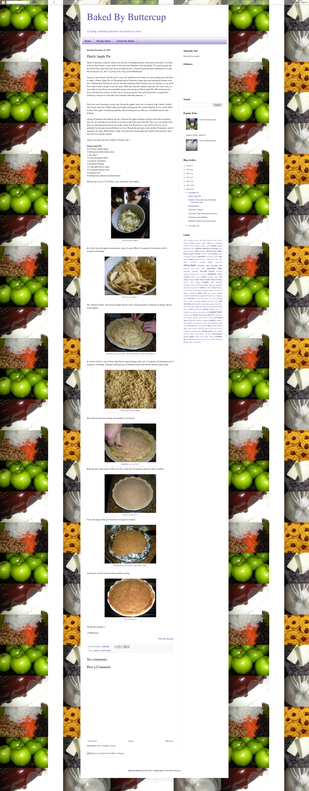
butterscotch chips (212, 257)
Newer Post (92, 741)
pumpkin (212, 320)
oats (217, 309)
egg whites (204, 285)
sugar (185, 328)
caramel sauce (210, 259)
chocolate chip (216, 265)
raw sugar (204, 323)
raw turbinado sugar (215, 323)
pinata (217, 315)
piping (196, 318)
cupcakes (205, 282)
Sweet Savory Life (216, 328)
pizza (200, 318)
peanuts (185, 315)
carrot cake (218, 259)
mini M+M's (187, 307)
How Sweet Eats (206, 298)
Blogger (177, 770)
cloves (219, 274)
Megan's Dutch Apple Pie (196, 135)
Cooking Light (213, 277)
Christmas (192, 274)
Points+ (205, 318)
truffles (220, 331)
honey (198, 298)
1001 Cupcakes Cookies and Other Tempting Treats (200, 240)
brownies (214, 253)
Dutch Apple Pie (194, 196)
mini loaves (218, 304)
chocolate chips (214, 268)
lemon (198, 301)
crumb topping (106, 650)
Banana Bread (193, 206)
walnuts (218, 336)
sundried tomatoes (203, 328)
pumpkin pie (191, 323)
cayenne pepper (206, 262)
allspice (185, 243)
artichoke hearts (188, 246)
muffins (190, 309)
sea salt (190, 325)
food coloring (187, 290)
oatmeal (212, 309)
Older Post (169, 741)
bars (189, 248)
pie (213, 314)
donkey (193, 285)
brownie (197, 253)
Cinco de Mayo (201, 274)
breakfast (203, 251)
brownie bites (205, 254)
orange (195, 312)
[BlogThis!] (119, 646)
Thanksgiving (207, 331)
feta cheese (208, 288)
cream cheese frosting (213, 279)
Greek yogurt (199, 296)
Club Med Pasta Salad (207, 119)
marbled (204, 301)
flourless (219, 288)
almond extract (195, 243)
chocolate (189, 265)
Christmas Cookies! (195, 209)
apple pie (97, 650)
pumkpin (205, 320)
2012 (188, 181)
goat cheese (212, 293)
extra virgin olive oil (193, 288)
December (193, 192)
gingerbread (193, 293)
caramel (191, 259)
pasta (199, 312)
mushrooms (198, 309)
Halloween (208, 296)
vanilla (191, 336)
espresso (212, 285)
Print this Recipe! (166, 638)
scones (185, 326)
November (193, 225)
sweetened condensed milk (192, 331)
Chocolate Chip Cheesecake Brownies (202, 213)
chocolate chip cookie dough (194, 268)
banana (213, 245)
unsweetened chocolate (203, 334)
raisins (198, 323)
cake (220, 256)
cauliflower (193, 262)
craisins (191, 279)
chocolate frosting (207, 271)
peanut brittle (205, 312)
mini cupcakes (210, 304)
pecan (190, 315)
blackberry (191, 251)
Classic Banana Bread (207, 140)
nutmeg (205, 309)
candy (185, 259)
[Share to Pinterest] (128, 646)
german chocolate (213, 290)
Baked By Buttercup (126, 16)
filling (214, 287)
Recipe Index (104, 41)
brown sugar (188, 253)
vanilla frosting (209, 337)
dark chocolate (216, 282)
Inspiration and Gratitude (197, 217)
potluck (211, 318)
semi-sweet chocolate (200, 326)
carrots (185, 262)
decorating (186, 285)
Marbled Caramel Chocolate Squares (202, 220)
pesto (209, 314)
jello (214, 298)
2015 (188, 169)
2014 (188, 173)
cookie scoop (195, 277)
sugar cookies (192, 328)
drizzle (198, 285)
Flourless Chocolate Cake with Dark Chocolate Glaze (202, 200)
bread (197, 251)
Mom (213, 307)
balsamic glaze (205, 246)
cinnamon (211, 273)
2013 (188, 177)
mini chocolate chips (198, 304)
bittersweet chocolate (210, 248)
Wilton (185, 342)
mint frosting (207, 307)
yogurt (198, 342)
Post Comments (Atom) (106, 745)
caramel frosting (200, 259)
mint (201, 307)
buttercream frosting (190, 257)
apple (204, 243)
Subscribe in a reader (191, 56)
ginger (185, 293)
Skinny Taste (211, 325)
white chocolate (201, 339)
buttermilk (201, 256)
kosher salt (191, 301)
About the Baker (125, 41)
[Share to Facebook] (125, 646)
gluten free (202, 293)
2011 (188, 185)
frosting (204, 290)
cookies (203, 276)
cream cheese (199, 279)
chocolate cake (203, 265)
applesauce (218, 243)
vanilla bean (199, 337)
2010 (188, 189)
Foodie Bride (197, 290)
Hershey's (191, 298)
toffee (215, 331)
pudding (199, 320)
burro (220, 254)
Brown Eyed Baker (214, 251)
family (202, 287)
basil (193, 249)
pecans (195, 314)
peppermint (202, 315)
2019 (188, 165)
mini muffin (195, 307)
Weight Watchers (189, 339)
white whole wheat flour (214, 339)
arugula (197, 246)
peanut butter (216, 311)
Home (88, 41)
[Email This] (116, 646)
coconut (186, 276)
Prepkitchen (192, 320)
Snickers (219, 326)
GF (221, 290)
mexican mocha (213, 301)
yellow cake (192, 342)
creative (185, 282)
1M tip (219, 240)
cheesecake (218, 262)
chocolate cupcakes (190, 271)
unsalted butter (188, 334)
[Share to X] (122, 646)
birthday (198, 248)
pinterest (190, 318)
